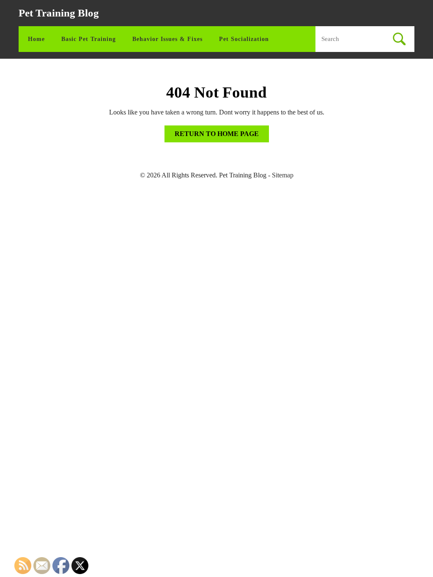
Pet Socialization (244, 39)
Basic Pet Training (88, 39)
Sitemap (282, 175)
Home (36, 39)
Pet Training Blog (59, 13)
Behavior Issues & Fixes (167, 39)
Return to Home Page (222, 136)
